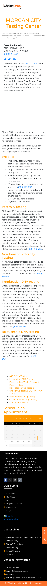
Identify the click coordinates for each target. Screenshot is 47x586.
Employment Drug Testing (22, 397)
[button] (42, 6)
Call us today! (10, 59)
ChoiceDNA (11, 453)
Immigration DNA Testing (21, 379)
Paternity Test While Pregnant (24, 382)
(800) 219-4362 (11, 54)
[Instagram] (15, 480)
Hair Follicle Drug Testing (21, 388)
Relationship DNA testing (20, 332)
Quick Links (11, 485)
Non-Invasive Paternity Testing (18, 255)
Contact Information (17, 559)
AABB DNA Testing (18, 376)
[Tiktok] (20, 480)
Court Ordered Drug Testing (23, 399)
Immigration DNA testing (20, 281)
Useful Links (11, 529)
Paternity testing (14, 207)
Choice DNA (18, 583)
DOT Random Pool (18, 402)
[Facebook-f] (5, 480)
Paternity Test (16, 385)
